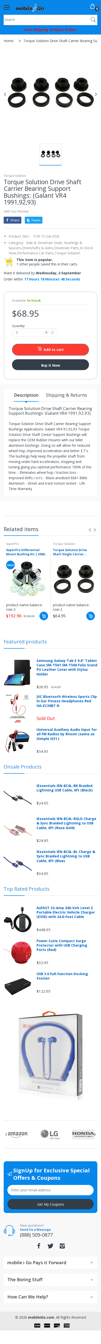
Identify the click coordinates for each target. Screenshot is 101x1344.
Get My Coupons (50, 1204)
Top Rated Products (27, 888)
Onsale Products (23, 766)
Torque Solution (15, 176)
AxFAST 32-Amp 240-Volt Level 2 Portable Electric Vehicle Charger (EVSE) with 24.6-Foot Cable (66, 912)
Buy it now (50, 365)
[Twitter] (50, 1247)
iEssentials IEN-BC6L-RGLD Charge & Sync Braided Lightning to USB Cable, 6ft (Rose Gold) (66, 823)
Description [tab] (26, 395)
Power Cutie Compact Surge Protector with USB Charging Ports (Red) (62, 945)
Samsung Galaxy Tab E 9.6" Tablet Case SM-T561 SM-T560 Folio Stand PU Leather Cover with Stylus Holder (67, 667)
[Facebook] (39, 1247)
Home (8, 40)
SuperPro (12, 544)
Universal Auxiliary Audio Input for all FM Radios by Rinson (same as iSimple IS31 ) (67, 734)
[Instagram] (62, 1247)
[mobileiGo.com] (30, 7)
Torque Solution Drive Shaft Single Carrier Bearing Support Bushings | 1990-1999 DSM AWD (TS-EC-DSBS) (73, 552)
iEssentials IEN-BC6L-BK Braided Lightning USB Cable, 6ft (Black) (65, 788)
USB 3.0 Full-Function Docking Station (62, 976)
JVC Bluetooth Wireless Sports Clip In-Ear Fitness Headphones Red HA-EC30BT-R (67, 701)
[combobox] (50, 19)
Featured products (25, 641)
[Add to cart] (43, 616)
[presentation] (90, 530)
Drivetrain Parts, (67, 248)
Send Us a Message (35, 1229)
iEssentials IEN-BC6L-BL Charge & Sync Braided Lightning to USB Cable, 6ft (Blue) (66, 856)
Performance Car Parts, (36, 253)
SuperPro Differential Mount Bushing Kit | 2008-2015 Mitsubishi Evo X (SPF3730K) (26, 552)
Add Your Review (16, 211)
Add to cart (54, 349)
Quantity (18, 326)
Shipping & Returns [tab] (66, 395)
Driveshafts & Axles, (38, 248)
